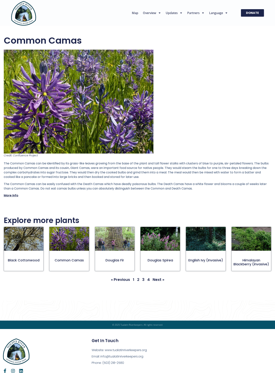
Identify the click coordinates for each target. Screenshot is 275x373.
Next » (158, 279)
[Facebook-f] (5, 371)
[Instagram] (13, 371)
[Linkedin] (21, 371)
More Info (11, 195)
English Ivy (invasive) (205, 260)
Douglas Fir (115, 260)
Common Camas (69, 260)
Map (135, 13)
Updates (172, 13)
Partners (193, 13)
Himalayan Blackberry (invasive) (251, 262)
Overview (149, 13)
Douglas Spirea (160, 260)
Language (216, 13)
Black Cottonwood (23, 260)
